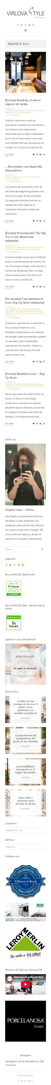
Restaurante (25, 113)
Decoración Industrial (24, 247)
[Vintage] (18, 384)
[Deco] (8, 177)
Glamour (9, 249)
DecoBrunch (19, 111)
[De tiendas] (10, 309)
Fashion (39, 247)
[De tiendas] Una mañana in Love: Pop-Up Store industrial (24, 300)
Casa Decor (18, 177)
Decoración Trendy (35, 111)
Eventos (27, 177)
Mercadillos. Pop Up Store (32, 313)
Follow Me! (10, 1065)
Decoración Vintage (25, 311)
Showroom (34, 249)
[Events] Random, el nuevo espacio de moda (23, 102)
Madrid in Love (12, 113)
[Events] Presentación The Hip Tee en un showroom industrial (25, 237)
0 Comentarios (14, 115)
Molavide (15, 179)
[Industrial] (22, 309)
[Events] (9, 111)
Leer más (9, 154)
